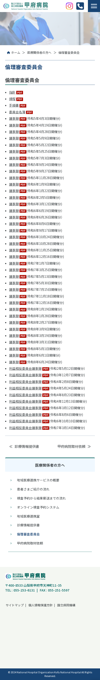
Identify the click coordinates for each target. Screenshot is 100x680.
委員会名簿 (17, 112)
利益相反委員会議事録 (25, 368)
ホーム (15, 52)
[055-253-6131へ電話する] (80, 6)
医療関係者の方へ (39, 52)
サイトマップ (15, 605)
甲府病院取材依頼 (71, 446)
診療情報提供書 (27, 446)
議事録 (14, 118)
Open (94, 5)
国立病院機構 (66, 605)
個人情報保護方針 (40, 605)
